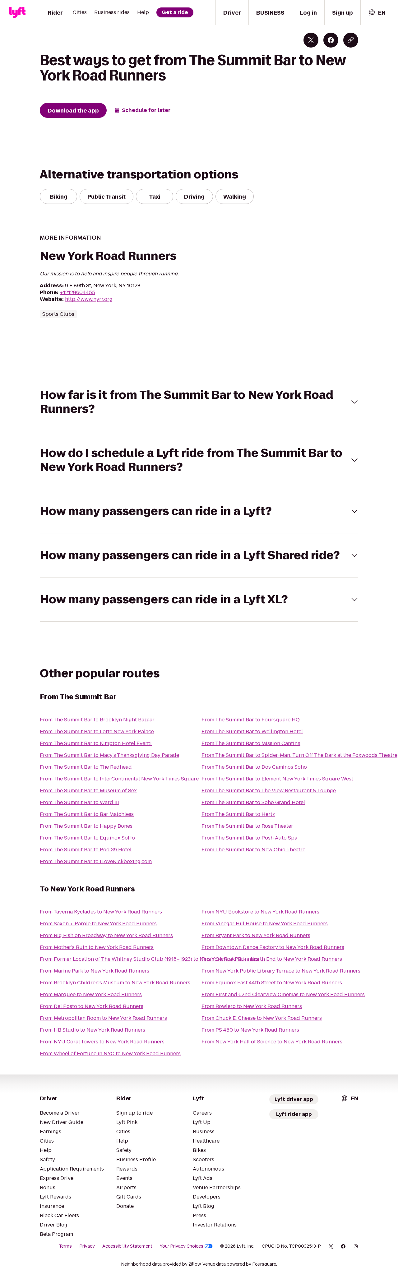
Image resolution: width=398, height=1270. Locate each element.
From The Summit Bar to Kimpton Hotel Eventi (96, 743)
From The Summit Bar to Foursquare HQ (250, 719)
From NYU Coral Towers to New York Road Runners (102, 1041)
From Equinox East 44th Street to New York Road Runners (271, 982)
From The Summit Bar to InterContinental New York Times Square (119, 778)
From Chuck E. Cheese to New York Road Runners (261, 1018)
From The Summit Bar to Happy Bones (86, 826)
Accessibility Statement (127, 1246)
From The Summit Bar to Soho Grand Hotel (253, 802)
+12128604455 (77, 292)
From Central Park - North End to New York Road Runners (271, 959)
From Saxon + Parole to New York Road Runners (98, 923)
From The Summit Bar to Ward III (79, 802)
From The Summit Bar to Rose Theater (247, 826)
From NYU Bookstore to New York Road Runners (260, 911)
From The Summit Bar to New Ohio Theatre (253, 849)
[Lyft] (17, 12)
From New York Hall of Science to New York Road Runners (271, 1041)
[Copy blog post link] (350, 40)
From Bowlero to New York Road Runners (251, 1006)
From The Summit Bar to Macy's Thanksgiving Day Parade (109, 755)
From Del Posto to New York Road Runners (91, 1006)
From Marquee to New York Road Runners (91, 994)
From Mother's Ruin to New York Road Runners (97, 947)
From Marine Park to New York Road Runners (94, 970)
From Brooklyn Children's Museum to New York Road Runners (115, 982)
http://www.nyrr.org (89, 299)
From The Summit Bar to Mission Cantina (250, 743)
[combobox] (377, 12)
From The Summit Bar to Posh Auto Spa (249, 837)
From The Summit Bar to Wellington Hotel (252, 731)
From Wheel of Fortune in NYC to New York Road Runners (110, 1053)
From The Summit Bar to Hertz (238, 814)
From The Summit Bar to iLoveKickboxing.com (96, 861)
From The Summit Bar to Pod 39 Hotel (86, 849)
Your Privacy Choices (181, 1246)
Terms (65, 1246)
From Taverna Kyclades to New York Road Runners (101, 911)
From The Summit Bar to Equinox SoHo (87, 837)
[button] (199, 402)
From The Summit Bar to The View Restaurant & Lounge (268, 790)
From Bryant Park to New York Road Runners (255, 935)
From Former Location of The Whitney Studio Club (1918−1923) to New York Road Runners (149, 959)
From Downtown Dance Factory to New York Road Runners (272, 947)
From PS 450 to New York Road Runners (250, 1029)
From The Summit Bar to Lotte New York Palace (97, 731)
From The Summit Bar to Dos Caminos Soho (254, 767)
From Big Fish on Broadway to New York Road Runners (106, 935)
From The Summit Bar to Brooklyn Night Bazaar (97, 719)
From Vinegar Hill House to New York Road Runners (264, 923)
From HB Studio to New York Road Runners (92, 1029)
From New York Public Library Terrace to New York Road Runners (280, 970)
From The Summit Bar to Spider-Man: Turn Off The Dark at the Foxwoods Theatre (299, 755)
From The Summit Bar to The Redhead (86, 767)
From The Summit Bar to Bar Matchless (87, 814)
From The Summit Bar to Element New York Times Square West (277, 778)
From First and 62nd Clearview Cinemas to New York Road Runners (283, 994)
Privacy (87, 1246)
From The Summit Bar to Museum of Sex (88, 790)
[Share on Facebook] (330, 40)
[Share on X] (310, 40)
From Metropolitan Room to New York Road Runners (103, 1018)
